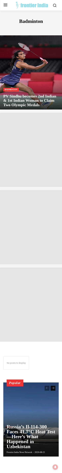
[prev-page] (47, 388)
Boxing (41, 28)
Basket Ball (26, 28)
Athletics (9, 28)
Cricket (54, 28)
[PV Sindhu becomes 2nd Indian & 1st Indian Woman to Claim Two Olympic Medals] (31, 72)
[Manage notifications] (55, 467)
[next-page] (53, 388)
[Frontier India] (31, 5)
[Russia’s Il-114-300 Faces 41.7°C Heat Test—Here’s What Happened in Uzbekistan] (31, 419)
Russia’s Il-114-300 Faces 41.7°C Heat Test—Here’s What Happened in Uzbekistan (31, 436)
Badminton (11, 89)
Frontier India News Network (19, 452)
